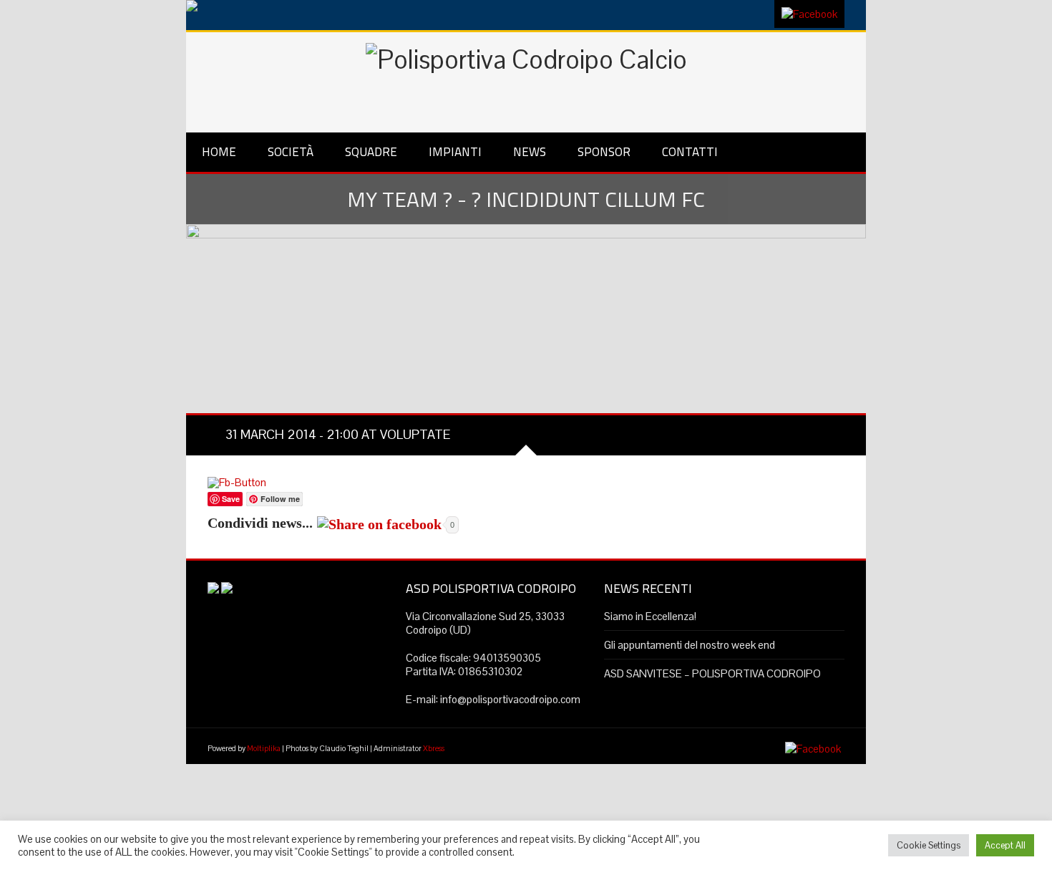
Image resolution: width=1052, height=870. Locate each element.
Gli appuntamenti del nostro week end (689, 645)
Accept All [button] (1005, 845)
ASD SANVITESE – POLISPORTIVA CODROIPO (712, 673)
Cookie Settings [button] (928, 845)
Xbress (433, 748)
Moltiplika (264, 748)
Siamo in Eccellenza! (650, 616)
